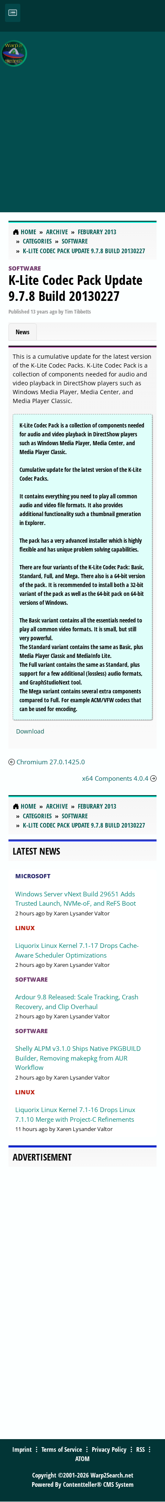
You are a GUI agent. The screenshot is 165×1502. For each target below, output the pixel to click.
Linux (25, 928)
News (23, 331)
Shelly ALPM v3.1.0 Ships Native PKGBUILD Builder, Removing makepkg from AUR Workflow (78, 1058)
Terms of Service (61, 1449)
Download (30, 731)
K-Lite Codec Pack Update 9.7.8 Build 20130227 (75, 288)
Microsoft (32, 876)
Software (24, 268)
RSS (140, 1449)
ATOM (82, 1458)
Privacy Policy (109, 1449)
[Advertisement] (82, 117)
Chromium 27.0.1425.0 (50, 762)
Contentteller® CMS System (98, 1484)
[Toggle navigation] (12, 13)
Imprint (22, 1449)
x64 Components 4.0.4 (115, 778)
